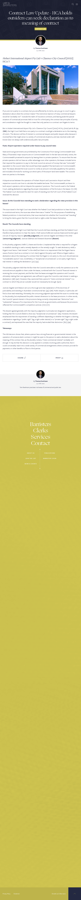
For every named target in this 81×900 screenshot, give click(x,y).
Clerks (40, 431)
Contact (40, 443)
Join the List (30, 458)
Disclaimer (17, 894)
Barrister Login (49, 458)
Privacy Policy (6, 894)
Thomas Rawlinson (41, 48)
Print (58, 358)
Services (40, 437)
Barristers (40, 424)
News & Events (31, 464)
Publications (49, 453)
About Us (30, 453)
